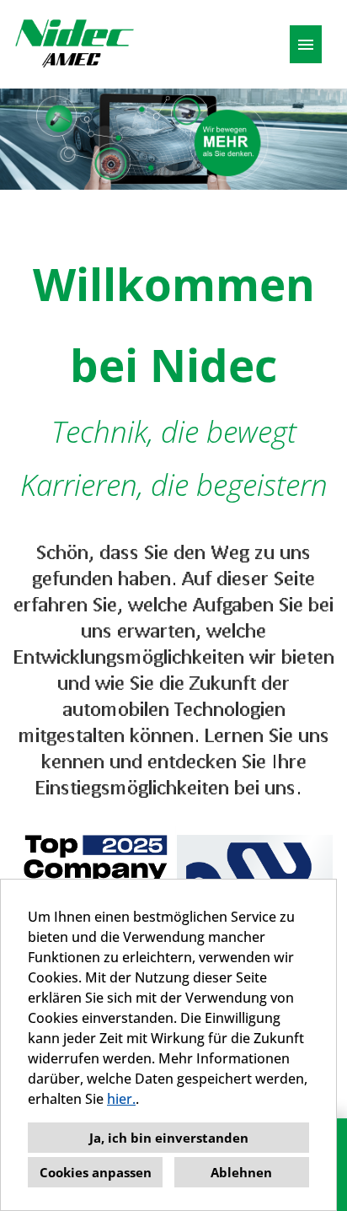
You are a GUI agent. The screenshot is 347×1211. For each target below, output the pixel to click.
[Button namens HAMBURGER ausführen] (306, 44)
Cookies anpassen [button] (96, 1172)
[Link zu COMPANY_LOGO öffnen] (74, 44)
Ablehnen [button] (241, 1172)
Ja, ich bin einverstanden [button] (168, 1137)
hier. (121, 1099)
